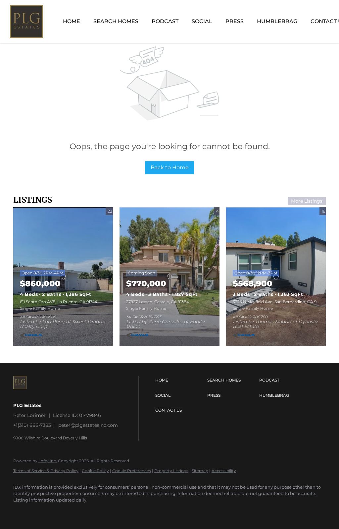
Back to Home (170, 167)
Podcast (165, 21)
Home (71, 21)
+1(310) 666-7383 (32, 425)
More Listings (306, 201)
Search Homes (115, 21)
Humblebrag (277, 21)
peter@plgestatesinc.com (88, 425)
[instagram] (21, 511)
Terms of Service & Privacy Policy (45, 470)
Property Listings (171, 470)
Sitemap (200, 470)
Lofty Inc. (47, 460)
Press (234, 21)
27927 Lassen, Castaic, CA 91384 (157, 301)
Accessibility (224, 470)
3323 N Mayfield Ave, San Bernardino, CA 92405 (279, 301)
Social (202, 21)
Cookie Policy (95, 470)
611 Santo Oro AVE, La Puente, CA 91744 (58, 301)
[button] (179, 380)
